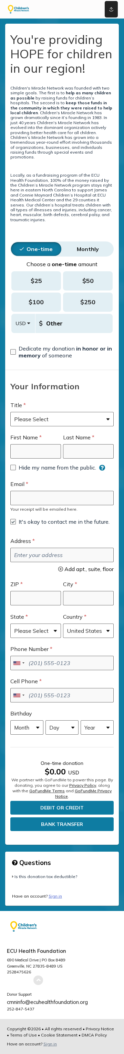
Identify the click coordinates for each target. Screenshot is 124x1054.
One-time (40, 249)
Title (16, 405)
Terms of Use (23, 1035)
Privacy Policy (82, 785)
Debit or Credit (62, 808)
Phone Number (29, 649)
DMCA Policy (94, 1035)
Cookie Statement (59, 1035)
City (68, 584)
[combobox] (19, 663)
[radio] (40, 249)
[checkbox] (62, 352)
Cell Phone (24, 681)
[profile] (90, 9)
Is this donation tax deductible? (45, 876)
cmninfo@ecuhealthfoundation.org (47, 1002)
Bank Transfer (62, 824)
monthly (88, 249)
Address (20, 540)
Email (17, 484)
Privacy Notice (100, 1028)
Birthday (21, 713)
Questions (34, 862)
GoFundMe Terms (47, 790)
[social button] (111, 9)
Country (73, 616)
